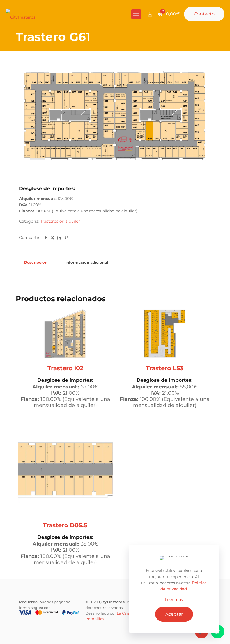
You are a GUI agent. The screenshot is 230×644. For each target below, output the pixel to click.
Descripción (35, 262)
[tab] (36, 262)
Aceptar (174, 614)
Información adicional (86, 262)
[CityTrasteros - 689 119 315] (20, 14)
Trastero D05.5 (65, 525)
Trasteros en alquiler (60, 221)
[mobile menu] (136, 14)
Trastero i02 (65, 368)
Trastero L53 (164, 368)
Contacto (204, 14)
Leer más (174, 599)
